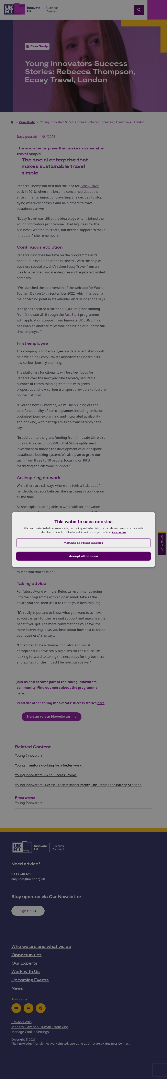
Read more (119, 532)
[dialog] (83, 539)
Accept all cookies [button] (83, 556)
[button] (83, 542)
